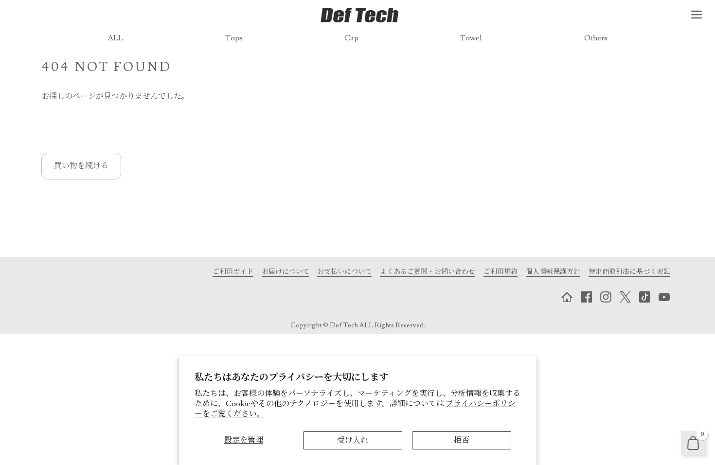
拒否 (461, 440)
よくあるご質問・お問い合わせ (427, 272)
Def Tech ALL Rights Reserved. (377, 325)
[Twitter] (625, 297)
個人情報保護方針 (553, 272)
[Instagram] (605, 297)
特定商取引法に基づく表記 (629, 272)
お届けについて (285, 272)
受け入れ (352, 440)
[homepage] (566, 297)
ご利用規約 (500, 272)
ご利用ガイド (233, 272)
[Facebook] (586, 297)
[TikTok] (644, 297)
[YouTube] (664, 297)
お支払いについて (344, 272)
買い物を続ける (81, 166)
